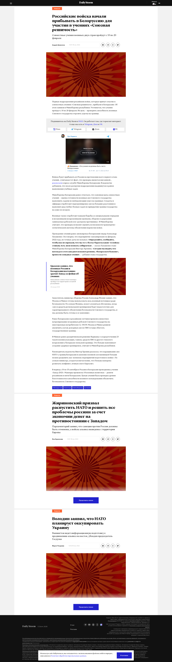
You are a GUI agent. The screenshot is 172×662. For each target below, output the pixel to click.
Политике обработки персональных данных (68, 656)
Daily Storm (86, 3)
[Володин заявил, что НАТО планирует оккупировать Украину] (103, 546)
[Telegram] (85, 624)
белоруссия (57, 388)
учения (87, 388)
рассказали (57, 183)
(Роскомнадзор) (112, 621)
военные (67, 388)
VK (101, 124)
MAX (81, 121)
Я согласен (124, 655)
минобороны (78, 388)
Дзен (95, 124)
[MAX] (101, 624)
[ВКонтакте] (93, 624)
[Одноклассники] (97, 624)
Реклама (73, 629)
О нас (72, 625)
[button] (11, 3)
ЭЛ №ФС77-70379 (135, 621)
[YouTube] (89, 624)
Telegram (88, 124)
